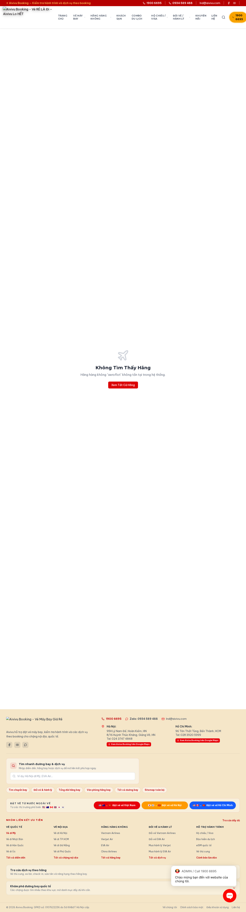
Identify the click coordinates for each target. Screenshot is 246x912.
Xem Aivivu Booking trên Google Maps (130, 744)
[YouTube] (17, 745)
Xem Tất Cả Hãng (123, 385)
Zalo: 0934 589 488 (144, 719)
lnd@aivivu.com (210, 3)
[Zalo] (25, 745)
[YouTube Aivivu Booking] (234, 3)
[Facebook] (9, 745)
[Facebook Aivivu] (228, 3)
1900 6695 (113, 719)
